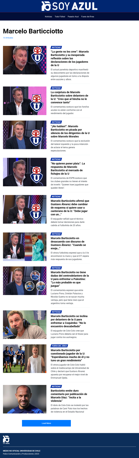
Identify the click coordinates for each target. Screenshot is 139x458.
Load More (46, 423)
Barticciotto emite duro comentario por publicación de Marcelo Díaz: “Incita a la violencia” (69, 395)
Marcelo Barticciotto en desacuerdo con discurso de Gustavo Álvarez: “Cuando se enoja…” (68, 243)
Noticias (56, 47)
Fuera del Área (59, 346)
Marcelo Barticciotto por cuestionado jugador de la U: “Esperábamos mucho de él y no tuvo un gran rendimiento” (70, 355)
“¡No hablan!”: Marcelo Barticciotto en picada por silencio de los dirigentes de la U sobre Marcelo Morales (70, 131)
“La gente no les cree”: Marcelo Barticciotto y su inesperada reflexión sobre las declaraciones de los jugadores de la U (70, 58)
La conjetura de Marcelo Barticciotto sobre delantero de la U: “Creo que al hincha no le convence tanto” (69, 97)
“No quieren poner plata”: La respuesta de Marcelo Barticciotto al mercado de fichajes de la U (68, 168)
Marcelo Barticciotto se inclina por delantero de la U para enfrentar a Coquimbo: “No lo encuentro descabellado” (69, 321)
